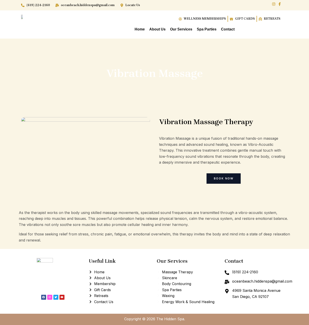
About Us (157, 29)
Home (140, 29)
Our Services (181, 29)
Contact (228, 29)
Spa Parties (206, 29)
